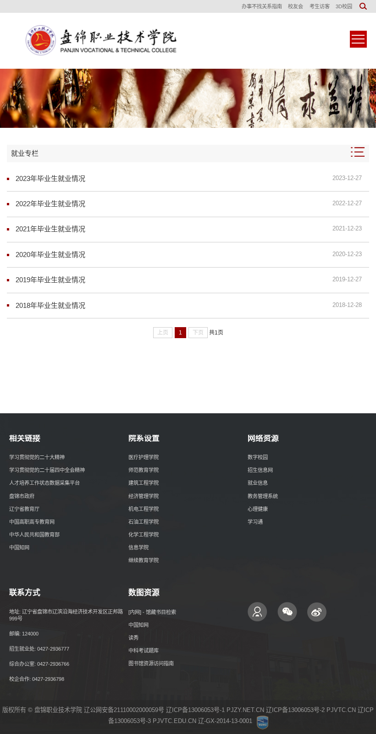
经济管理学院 (143, 496)
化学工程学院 (143, 534)
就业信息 (258, 483)
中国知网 (19, 547)
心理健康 (258, 509)
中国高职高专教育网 (32, 522)
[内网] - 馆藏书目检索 (152, 612)
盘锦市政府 (21, 496)
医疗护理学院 (143, 457)
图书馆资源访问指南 (151, 663)
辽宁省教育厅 (24, 509)
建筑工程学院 (143, 483)
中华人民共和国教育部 (34, 534)
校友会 (295, 6)
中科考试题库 (143, 650)
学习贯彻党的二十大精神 (37, 457)
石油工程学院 (143, 522)
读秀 (133, 638)
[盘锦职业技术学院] (98, 41)
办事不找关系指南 (262, 6)
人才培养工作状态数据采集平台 (44, 483)
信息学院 (138, 547)
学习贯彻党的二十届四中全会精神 (47, 470)
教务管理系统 (263, 496)
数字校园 (258, 457)
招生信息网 (260, 470)
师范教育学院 (143, 470)
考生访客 (320, 6)
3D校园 (344, 6)
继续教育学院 (143, 560)
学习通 (255, 522)
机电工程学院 (143, 509)
